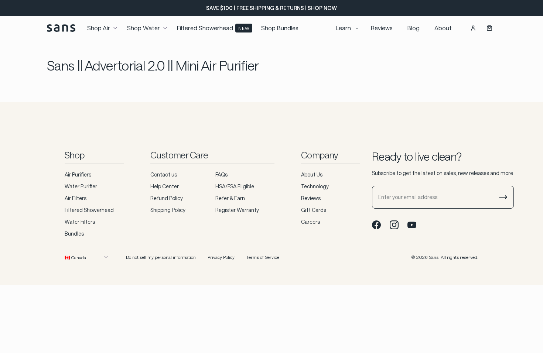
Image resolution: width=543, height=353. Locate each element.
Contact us (163, 174)
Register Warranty (237, 210)
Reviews (382, 27)
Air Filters (75, 198)
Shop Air (98, 27)
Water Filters (80, 222)
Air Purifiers (78, 174)
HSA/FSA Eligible (234, 186)
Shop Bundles (279, 27)
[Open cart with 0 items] (489, 28)
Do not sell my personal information (161, 257)
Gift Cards (313, 210)
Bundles (74, 233)
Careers (310, 222)
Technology (315, 186)
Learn (343, 27)
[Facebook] (376, 224)
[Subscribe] (503, 197)
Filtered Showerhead (213, 27)
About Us (311, 174)
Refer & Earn (230, 198)
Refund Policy (166, 198)
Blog (413, 27)
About (443, 27)
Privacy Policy (221, 257)
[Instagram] (394, 224)
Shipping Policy (167, 210)
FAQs (221, 174)
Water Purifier (81, 186)
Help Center (164, 186)
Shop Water (143, 27)
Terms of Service (262, 257)
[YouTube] (411, 224)
